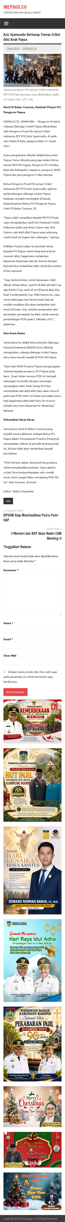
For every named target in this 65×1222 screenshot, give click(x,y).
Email (8, 639)
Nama (8, 623)
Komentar (11, 570)
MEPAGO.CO (15, 7)
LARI (8, 501)
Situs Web (9, 655)
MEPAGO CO (30, 48)
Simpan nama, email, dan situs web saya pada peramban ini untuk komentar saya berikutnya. (30, 676)
